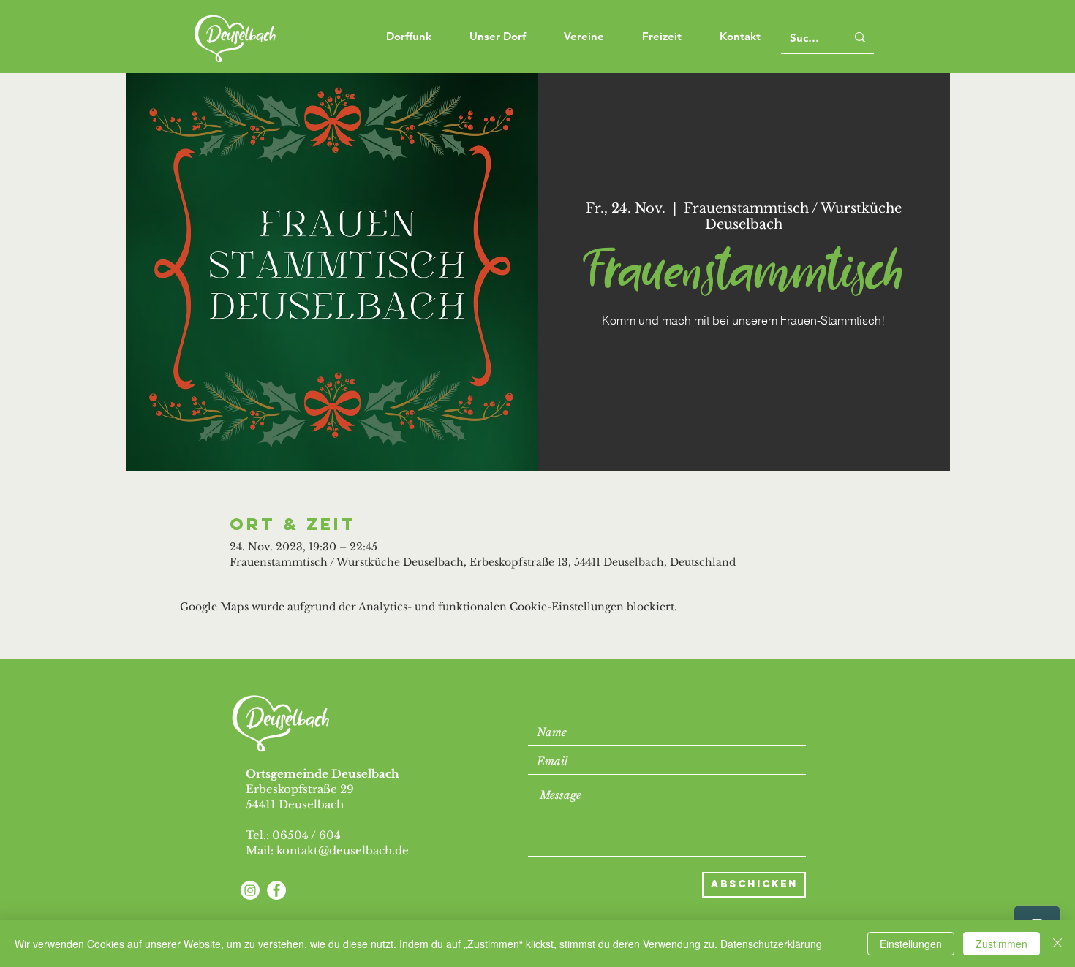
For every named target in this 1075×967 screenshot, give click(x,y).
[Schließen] (1057, 943)
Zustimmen (1001, 943)
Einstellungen (911, 943)
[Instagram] (250, 890)
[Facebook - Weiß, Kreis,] (276, 890)
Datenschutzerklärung (771, 943)
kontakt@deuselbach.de (342, 850)
